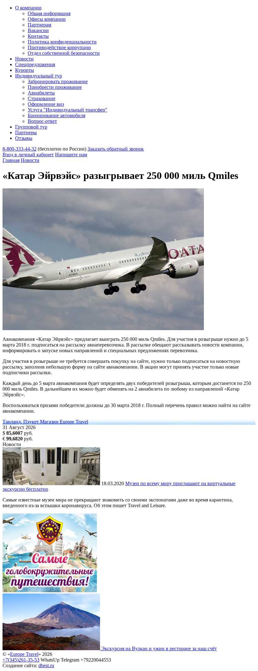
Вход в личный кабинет (28, 154)
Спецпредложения (35, 64)
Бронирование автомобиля (56, 115)
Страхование (41, 98)
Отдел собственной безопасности (64, 53)
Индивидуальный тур (38, 75)
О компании (28, 7)
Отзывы (23, 138)
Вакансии (38, 30)
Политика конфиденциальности (62, 41)
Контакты (38, 36)
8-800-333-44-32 (19, 149)
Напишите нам (71, 154)
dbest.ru (46, 665)
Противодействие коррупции (59, 47)
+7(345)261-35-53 (21, 659)
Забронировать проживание (58, 81)
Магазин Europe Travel (64, 421)
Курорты (24, 70)
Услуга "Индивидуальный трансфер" (67, 109)
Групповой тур (31, 126)
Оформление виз (46, 104)
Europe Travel (24, 654)
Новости (24, 58)
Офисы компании (47, 19)
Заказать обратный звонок (115, 149)
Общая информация (49, 13)
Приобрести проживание (55, 87)
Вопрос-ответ (42, 121)
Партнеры (26, 132)
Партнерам (39, 24)
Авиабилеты (41, 92)
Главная (11, 160)
